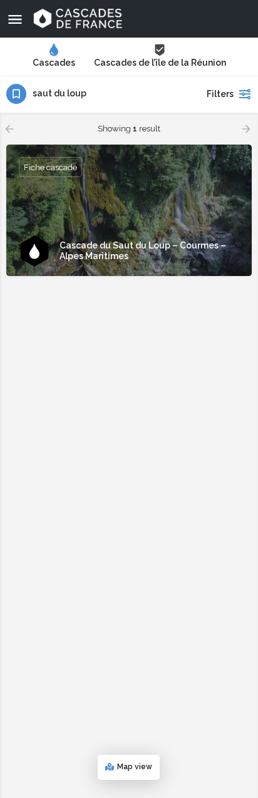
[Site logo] (79, 18)
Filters (220, 94)
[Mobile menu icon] (15, 19)
